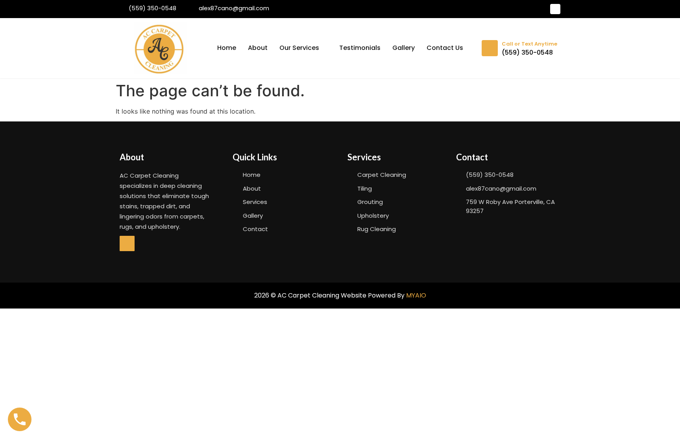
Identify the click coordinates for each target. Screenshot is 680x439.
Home (226, 47)
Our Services (299, 47)
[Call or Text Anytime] (490, 48)
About (258, 47)
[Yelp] (555, 9)
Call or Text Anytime (529, 44)
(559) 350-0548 (527, 52)
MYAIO (416, 295)
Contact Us (445, 47)
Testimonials (360, 47)
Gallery (403, 47)
